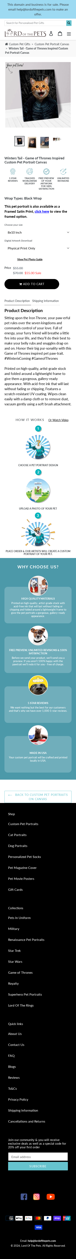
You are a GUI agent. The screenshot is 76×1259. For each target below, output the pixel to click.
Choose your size (13, 224)
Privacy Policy (18, 1099)
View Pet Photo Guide (30, 259)
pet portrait (39, 465)
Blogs (12, 1066)
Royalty (13, 983)
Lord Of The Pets (31, 1245)
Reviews (14, 1077)
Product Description (17, 301)
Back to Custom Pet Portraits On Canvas (41, 797)
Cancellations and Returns (26, 1121)
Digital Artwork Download (18, 240)
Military (13, 929)
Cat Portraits (17, 835)
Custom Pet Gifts (19, 44)
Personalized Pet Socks (24, 857)
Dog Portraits (17, 846)
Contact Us (16, 1044)
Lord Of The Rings (21, 1005)
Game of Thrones (20, 972)
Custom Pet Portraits (23, 824)
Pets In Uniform (19, 918)
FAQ (11, 1055)
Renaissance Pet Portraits (26, 939)
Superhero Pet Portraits (25, 994)
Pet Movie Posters (21, 878)
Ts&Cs (12, 1088)
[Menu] (68, 33)
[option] (19, 141)
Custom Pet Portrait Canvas (52, 44)
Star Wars (15, 961)
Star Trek (14, 950)
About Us (15, 1034)
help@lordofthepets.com (42, 1240)
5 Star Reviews (13, 179)
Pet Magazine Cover (22, 867)
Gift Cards (15, 889)
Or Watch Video (58, 420)
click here (42, 211)
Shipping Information (45, 301)
